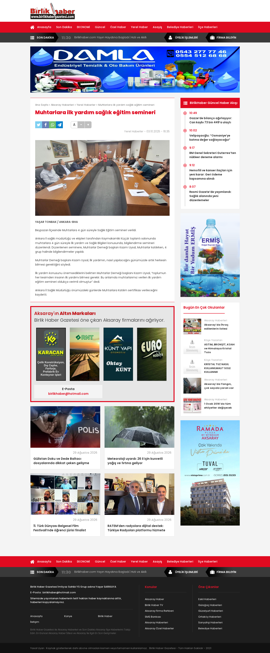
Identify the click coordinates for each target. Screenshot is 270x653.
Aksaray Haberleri (62, 105)
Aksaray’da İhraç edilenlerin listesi (216, 327)
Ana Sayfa (41, 105)
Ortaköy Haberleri (209, 617)
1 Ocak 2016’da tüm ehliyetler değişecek (218, 406)
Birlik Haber (105, 616)
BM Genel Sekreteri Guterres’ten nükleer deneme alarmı (212, 155)
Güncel (100, 27)
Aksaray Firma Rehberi (159, 611)
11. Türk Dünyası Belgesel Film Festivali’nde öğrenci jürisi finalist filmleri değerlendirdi (59, 528)
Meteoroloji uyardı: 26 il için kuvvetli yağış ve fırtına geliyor (135, 461)
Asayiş (157, 27)
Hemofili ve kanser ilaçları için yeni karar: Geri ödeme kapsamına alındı (210, 174)
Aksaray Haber (154, 599)
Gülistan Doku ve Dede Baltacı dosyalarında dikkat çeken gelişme (61, 461)
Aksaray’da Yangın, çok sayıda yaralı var (219, 386)
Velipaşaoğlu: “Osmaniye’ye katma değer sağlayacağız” (209, 138)
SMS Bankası (153, 617)
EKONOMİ (83, 27)
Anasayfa (44, 27)
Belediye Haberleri (180, 27)
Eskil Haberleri (207, 599)
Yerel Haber (139, 27)
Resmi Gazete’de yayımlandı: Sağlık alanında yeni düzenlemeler (210, 196)
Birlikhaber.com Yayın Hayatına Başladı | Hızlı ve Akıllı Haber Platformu (110, 37)
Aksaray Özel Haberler (159, 628)
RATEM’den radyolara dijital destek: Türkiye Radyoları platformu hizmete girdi (136, 528)
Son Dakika (64, 27)
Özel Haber (118, 27)
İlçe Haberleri (207, 27)
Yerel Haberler (86, 105)
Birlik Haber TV (154, 605)
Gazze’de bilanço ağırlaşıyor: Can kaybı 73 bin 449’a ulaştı (210, 120)
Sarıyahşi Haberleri (210, 622)
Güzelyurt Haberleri (210, 611)
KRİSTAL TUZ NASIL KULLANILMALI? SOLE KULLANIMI (217, 368)
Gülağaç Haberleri (210, 605)
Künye (68, 616)
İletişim (34, 622)
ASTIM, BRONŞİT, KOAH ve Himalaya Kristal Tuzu (219, 348)
